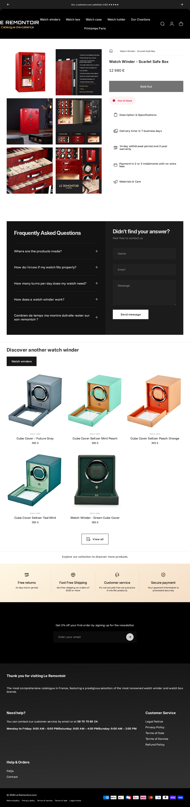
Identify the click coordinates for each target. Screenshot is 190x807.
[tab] (22, 361)
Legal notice (75, 800)
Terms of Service (156, 739)
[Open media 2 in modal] (79, 72)
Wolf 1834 (35, 434)
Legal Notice (154, 721)
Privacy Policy (154, 727)
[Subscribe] (130, 637)
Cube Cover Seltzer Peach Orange (154, 438)
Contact (12, 777)
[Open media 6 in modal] (79, 170)
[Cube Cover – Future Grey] (35, 400)
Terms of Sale (154, 733)
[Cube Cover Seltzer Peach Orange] (154, 400)
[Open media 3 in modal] (30, 121)
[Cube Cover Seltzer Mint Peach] (95, 400)
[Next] (182, 4)
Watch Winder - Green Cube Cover (95, 518)
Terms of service (45, 800)
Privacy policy (28, 800)
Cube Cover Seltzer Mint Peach (95, 438)
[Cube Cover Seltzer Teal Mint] (35, 480)
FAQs (10, 771)
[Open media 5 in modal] (30, 170)
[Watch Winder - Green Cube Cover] (95, 480)
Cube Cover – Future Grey (35, 438)
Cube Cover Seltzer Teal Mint (35, 518)
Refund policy (13, 800)
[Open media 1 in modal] (30, 72)
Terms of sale (61, 800)
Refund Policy (155, 744)
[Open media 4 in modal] (79, 121)
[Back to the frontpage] (111, 51)
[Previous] (8, 4)
